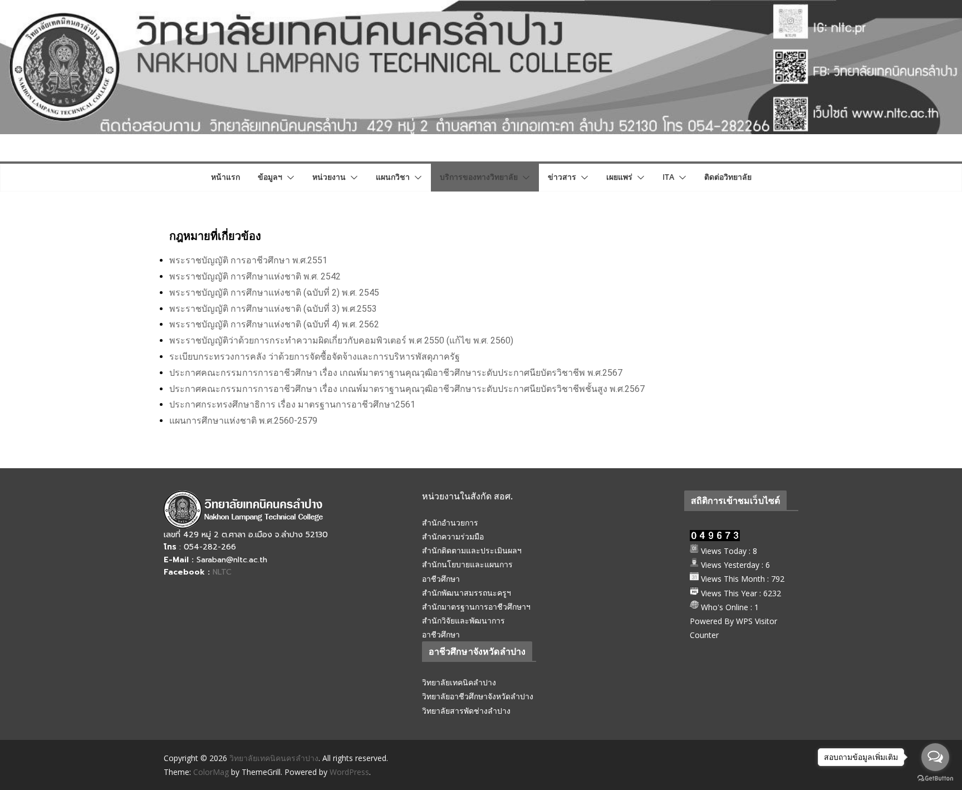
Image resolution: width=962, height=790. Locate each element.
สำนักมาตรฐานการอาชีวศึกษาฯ (476, 606)
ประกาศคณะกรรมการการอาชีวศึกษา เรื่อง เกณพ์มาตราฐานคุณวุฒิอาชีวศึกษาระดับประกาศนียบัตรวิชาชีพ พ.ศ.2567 (395, 372)
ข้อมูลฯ (270, 176)
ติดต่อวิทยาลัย (728, 176)
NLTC (222, 572)
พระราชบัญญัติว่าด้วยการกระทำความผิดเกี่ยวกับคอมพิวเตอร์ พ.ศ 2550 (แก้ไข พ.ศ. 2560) (341, 340)
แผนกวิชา (393, 176)
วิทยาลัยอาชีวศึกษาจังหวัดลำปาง (477, 696)
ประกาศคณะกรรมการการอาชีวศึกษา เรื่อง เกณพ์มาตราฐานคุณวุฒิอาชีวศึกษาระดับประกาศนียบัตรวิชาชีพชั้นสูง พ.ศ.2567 (407, 389)
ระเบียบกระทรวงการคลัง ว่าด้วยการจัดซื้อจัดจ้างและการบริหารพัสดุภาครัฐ (314, 356)
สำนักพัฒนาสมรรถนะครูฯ (466, 592)
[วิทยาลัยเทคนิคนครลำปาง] (481, 8)
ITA (668, 176)
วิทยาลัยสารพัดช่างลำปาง (466, 710)
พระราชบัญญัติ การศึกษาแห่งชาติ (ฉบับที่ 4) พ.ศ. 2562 (274, 324)
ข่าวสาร (562, 176)
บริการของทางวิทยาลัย (479, 176)
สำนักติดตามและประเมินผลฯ (472, 550)
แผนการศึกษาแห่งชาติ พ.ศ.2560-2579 (243, 420)
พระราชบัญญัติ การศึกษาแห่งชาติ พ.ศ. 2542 (255, 276)
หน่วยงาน (329, 176)
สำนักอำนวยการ (450, 522)
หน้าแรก (225, 176)
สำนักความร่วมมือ (453, 536)
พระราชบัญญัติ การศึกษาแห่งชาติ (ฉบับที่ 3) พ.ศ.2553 (273, 308)
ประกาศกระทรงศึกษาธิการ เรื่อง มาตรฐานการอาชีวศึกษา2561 (292, 404)
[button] (288, 177)
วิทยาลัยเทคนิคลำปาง (459, 682)
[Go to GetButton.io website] (935, 778)
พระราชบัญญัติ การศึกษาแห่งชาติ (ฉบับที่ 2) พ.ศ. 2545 (274, 292)
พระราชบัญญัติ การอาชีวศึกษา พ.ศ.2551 (248, 260)
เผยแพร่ (619, 176)
